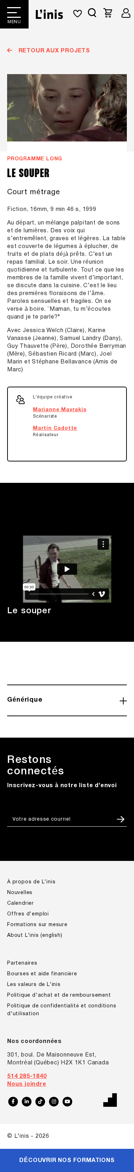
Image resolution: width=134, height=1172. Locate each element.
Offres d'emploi (28, 914)
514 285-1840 (27, 1076)
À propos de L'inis (31, 882)
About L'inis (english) (35, 935)
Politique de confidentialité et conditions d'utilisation (61, 1010)
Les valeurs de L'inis (34, 984)
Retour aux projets (53, 50)
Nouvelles (20, 892)
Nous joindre (26, 1084)
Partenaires (22, 963)
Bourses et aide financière (42, 974)
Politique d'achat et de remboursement (59, 995)
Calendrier (20, 903)
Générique (25, 700)
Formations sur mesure (37, 925)
